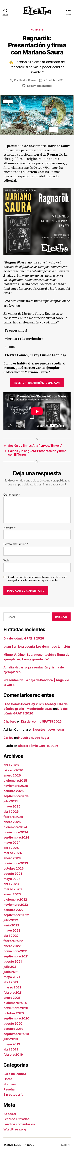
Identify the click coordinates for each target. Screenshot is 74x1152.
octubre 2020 (13, 1013)
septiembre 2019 (16, 1034)
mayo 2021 (11, 977)
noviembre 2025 (15, 786)
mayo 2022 (11, 930)
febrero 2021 (13, 992)
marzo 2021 (12, 987)
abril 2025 (11, 811)
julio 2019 (10, 1039)
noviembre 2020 (15, 1008)
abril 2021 (10, 982)
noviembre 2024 (15, 832)
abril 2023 (11, 884)
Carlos (8, 737)
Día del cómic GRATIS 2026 (23, 638)
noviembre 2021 (15, 951)
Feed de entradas (16, 1119)
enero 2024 (12, 858)
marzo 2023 (12, 889)
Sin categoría (13, 1094)
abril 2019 (10, 1049)
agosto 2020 (13, 1023)
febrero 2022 (13, 941)
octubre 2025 (13, 791)
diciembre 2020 (15, 1003)
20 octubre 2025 (54, 80)
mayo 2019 (11, 1044)
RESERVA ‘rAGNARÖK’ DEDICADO (37, 382)
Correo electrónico (16, 544)
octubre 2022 (13, 910)
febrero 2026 (13, 770)
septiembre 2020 (16, 1018)
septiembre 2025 (16, 796)
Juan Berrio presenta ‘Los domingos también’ (36, 646)
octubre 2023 (13, 868)
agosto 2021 (12, 961)
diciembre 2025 (15, 780)
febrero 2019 (13, 1054)
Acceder (9, 1114)
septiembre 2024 (16, 837)
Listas (7, 1079)
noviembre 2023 (15, 863)
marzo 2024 (12, 853)
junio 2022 (11, 925)
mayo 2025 (11, 806)
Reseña (8, 1089)
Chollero (9, 721)
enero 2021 (11, 997)
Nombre (9, 528)
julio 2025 (10, 801)
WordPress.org (14, 1129)
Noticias (37, 29)
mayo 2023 (11, 879)
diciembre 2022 (15, 899)
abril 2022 (10, 935)
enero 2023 (12, 894)
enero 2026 (12, 775)
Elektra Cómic (27, 80)
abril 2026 (11, 765)
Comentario (11, 494)
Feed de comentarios (19, 1124)
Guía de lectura (14, 1074)
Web (6, 560)
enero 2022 (11, 946)
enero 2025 (12, 822)
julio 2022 (10, 920)
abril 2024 (11, 848)
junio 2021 (11, 972)
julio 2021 (10, 966)
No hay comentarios (39, 85)
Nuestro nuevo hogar (48, 729)
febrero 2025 (13, 817)
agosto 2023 (12, 873)
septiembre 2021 (16, 956)
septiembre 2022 (16, 915)
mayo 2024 (11, 842)
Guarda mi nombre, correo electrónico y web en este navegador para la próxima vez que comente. (37, 579)
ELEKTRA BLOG (24, 1144)
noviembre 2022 (15, 904)
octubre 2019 (13, 1029)
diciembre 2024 (15, 827)
